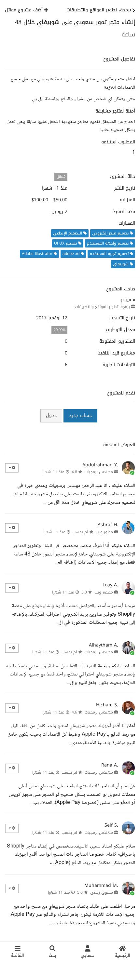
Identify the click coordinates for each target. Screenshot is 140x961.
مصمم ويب (103, 592)
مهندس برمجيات (99, 471)
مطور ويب (104, 532)
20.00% (59, 330)
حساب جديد (80, 415)
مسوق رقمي (101, 892)
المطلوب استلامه (118, 142)
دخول (51, 415)
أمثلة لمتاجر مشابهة (115, 111)
